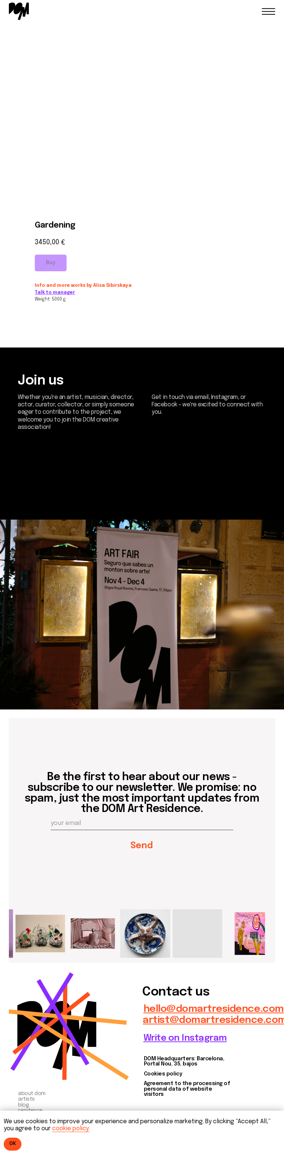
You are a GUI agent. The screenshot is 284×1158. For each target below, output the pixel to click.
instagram (40, 479)
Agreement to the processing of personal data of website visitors (187, 1089)
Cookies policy (163, 1074)
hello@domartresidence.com (213, 1009)
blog (23, 1105)
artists (26, 1099)
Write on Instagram (185, 1038)
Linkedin (35, 499)
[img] (19, 11)
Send (142, 845)
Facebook (39, 489)
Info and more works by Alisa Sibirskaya (83, 285)
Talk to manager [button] (55, 293)
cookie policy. (70, 1128)
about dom (31, 1093)
